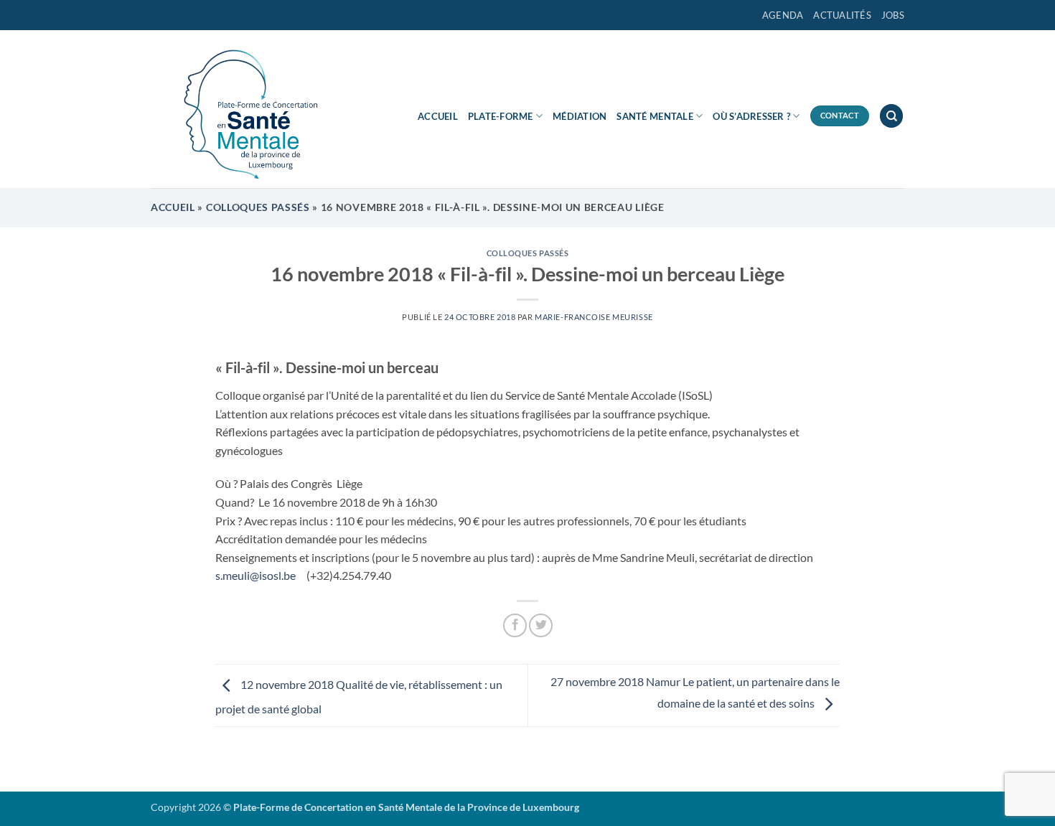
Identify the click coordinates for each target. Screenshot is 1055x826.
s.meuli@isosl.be (257, 575)
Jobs (892, 15)
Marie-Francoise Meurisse (593, 317)
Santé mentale (654, 116)
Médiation (579, 116)
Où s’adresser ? (751, 116)
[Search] (891, 116)
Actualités (842, 15)
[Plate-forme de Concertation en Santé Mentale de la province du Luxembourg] (244, 109)
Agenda (783, 15)
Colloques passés (258, 207)
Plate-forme (500, 116)
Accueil (438, 116)
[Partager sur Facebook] (515, 625)
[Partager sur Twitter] (541, 625)
